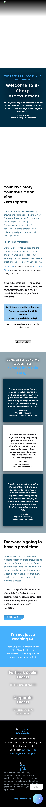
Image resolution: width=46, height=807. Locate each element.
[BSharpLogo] (14, 1)
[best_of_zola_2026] (23, 763)
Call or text (9, 266)
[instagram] (18, 794)
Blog (16, 798)
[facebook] (14, 794)
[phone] (31, 794)
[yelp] (27, 794)
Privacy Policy (25, 798)
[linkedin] (23, 794)
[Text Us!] (38, 799)
